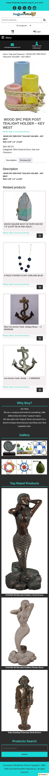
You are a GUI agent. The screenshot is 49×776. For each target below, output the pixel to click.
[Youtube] (34, 8)
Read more (40, 235)
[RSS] (24, 8)
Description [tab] (11, 160)
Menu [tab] (9, 37)
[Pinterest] (19, 8)
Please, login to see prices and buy (16, 132)
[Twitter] (29, 8)
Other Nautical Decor (22, 150)
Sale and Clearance (16, 54)
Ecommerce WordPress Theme (16, 765)
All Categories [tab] (21, 26)
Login (38, 32)
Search (44, 20)
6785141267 (37, 48)
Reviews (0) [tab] (25, 160)
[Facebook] (14, 8)
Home (5, 54)
